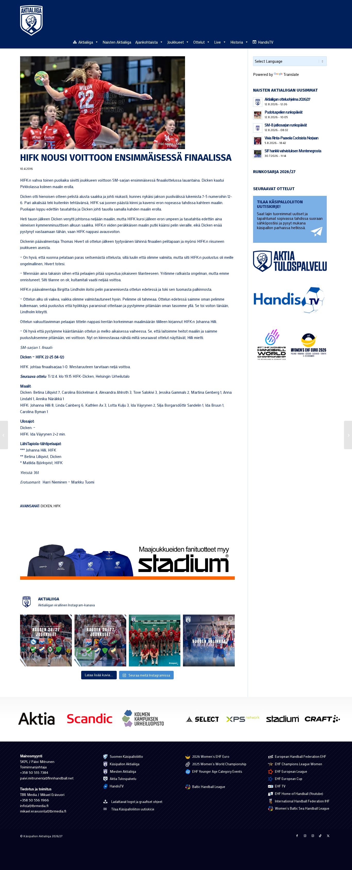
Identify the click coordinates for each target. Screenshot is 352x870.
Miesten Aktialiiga (122, 771)
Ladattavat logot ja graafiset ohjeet (136, 801)
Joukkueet (175, 42)
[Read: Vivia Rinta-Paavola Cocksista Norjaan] (257, 141)
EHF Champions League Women (298, 764)
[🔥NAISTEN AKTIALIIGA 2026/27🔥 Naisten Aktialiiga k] (46, 640)
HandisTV (265, 42)
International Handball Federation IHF (302, 801)
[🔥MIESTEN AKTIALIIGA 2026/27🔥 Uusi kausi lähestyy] (100, 640)
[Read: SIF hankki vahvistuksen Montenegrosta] (257, 153)
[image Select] (205, 721)
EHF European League (290, 771)
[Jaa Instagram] (305, 836)
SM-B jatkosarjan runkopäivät (286, 124)
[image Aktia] (38, 720)
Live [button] (217, 42)
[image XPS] (245, 721)
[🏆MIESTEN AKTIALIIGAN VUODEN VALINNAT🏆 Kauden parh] (209, 640)
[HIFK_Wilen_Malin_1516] (127, 102)
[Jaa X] (328, 836)
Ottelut (199, 42)
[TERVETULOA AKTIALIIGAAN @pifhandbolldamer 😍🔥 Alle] (155, 640)
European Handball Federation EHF (300, 756)
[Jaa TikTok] (320, 836)
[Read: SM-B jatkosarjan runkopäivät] (257, 128)
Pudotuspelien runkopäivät (283, 112)
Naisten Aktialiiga (117, 42)
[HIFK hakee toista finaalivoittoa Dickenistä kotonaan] (348, 435)
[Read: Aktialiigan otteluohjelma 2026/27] (257, 102)
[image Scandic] (91, 720)
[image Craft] (324, 721)
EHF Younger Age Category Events (216, 771)
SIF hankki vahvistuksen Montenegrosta (293, 150)
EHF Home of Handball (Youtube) (298, 793)
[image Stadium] (285, 721)
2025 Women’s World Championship (218, 764)
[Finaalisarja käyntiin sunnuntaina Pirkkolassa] (4, 435)
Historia (236, 42)
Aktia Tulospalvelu (122, 778)
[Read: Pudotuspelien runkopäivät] (257, 115)
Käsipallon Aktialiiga (124, 764)
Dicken (46, 506)
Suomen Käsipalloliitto (126, 756)
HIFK (57, 506)
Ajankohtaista (146, 42)
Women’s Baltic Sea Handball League (301, 808)
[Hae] (329, 41)
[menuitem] (329, 42)
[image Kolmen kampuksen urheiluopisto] (145, 720)
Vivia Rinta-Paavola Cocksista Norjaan (291, 137)
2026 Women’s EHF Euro (210, 756)
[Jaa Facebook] (297, 836)
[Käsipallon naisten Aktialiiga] (31, 20)
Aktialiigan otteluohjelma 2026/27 (287, 99)
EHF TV (280, 786)
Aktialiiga (85, 42)
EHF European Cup (288, 778)
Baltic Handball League (208, 786)
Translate (291, 74)
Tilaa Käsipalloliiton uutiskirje (132, 809)
